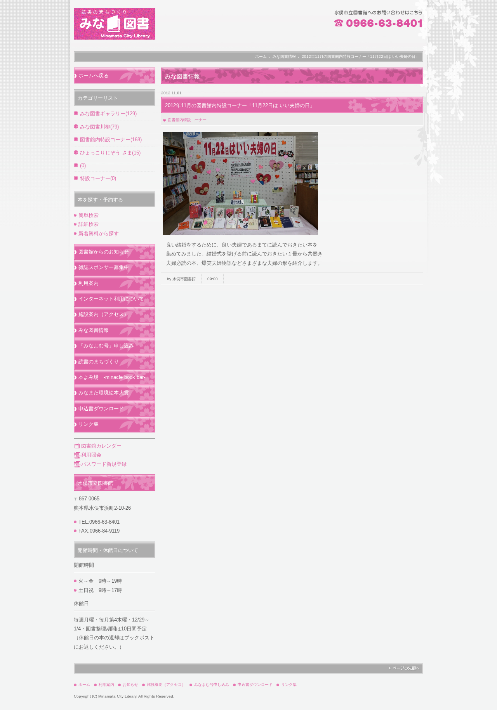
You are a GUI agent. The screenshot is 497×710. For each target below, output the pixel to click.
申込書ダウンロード (101, 408)
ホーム (261, 56)
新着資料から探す (98, 233)
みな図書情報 (284, 56)
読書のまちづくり (98, 362)
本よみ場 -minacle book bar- (111, 377)
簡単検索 (88, 215)
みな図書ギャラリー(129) (108, 113)
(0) (83, 165)
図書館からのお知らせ (103, 252)
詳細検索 (88, 224)
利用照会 (91, 455)
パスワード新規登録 (104, 464)
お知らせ (130, 684)
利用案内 (88, 283)
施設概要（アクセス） (166, 684)
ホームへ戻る (93, 75)
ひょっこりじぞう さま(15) (110, 153)
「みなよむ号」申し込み (106, 346)
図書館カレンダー (101, 446)
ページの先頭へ (404, 668)
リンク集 (88, 424)
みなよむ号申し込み (211, 684)
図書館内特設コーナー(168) (111, 139)
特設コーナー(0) (98, 178)
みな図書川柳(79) (99, 127)
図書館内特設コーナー (187, 120)
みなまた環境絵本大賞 (103, 393)
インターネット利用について (111, 299)
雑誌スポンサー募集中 (103, 267)
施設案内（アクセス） (103, 314)
